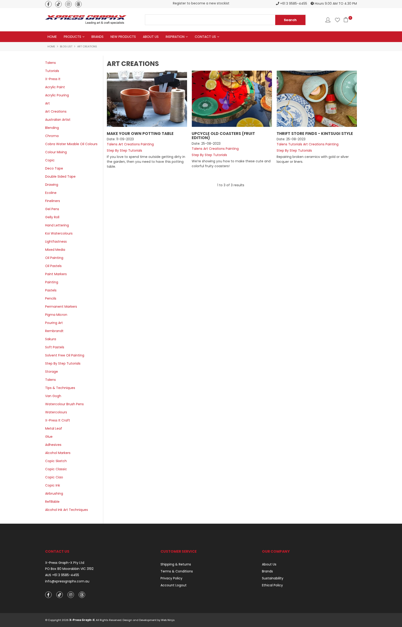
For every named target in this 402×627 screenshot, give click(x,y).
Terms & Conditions (177, 571)
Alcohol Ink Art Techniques (66, 509)
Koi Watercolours (59, 233)
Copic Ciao (54, 477)
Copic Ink (52, 485)
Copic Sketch (56, 461)
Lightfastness (56, 241)
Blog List (66, 46)
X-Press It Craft (57, 420)
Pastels (51, 290)
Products (72, 36)
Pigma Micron (56, 314)
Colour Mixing (56, 152)
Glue (49, 436)
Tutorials (52, 71)
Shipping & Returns (176, 564)
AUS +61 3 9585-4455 (62, 575)
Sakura (50, 339)
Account (327, 19)
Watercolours (56, 412)
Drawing (51, 184)
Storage (51, 371)
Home (52, 36)
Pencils (50, 298)
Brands (97, 36)
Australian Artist (57, 119)
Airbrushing (54, 493)
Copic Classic (56, 469)
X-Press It (52, 79)
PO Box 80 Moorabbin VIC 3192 (69, 569)
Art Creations (56, 111)
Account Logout (174, 585)
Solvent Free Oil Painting (64, 355)
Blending (52, 127)
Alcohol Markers (57, 453)
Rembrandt (54, 331)
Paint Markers (56, 274)
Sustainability (272, 578)
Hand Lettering (57, 225)
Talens (50, 62)
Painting (51, 282)
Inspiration (175, 36)
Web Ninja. (168, 620)
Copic (50, 160)
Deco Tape (54, 168)
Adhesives (53, 444)
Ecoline (51, 192)
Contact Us (205, 36)
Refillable (52, 501)
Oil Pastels (53, 266)
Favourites (337, 19)
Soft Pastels (54, 347)
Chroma (52, 136)
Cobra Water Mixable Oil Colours (71, 144)
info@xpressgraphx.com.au (67, 581)
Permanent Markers (61, 306)
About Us (151, 36)
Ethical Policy (272, 585)
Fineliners (52, 201)
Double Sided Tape (60, 176)
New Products (123, 36)
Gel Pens (52, 209)
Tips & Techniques (60, 387)
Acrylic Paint (55, 87)
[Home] (86, 19)
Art (47, 103)
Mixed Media (55, 249)
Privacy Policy (171, 578)
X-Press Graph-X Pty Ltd (64, 563)
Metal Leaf (53, 428)
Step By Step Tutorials (62, 363)
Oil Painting (54, 257)
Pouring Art (54, 322)
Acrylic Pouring (57, 95)
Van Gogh (53, 396)
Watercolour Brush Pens (64, 404)
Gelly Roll (52, 217)
